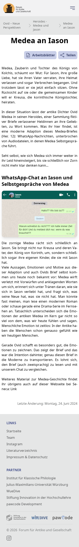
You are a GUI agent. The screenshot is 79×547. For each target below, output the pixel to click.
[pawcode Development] (63, 518)
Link (14, 389)
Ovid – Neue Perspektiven (12, 25)
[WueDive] (39, 518)
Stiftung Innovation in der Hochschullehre (38, 497)
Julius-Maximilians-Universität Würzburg (37, 484)
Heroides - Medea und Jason (41, 25)
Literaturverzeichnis (21, 450)
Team (10, 437)
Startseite (13, 431)
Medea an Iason (69, 25)
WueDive (13, 491)
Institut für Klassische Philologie (31, 478)
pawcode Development (24, 504)
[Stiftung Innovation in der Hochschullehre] (16, 518)
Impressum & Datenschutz (27, 457)
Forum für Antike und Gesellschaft (45, 530)
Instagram (14, 444)
